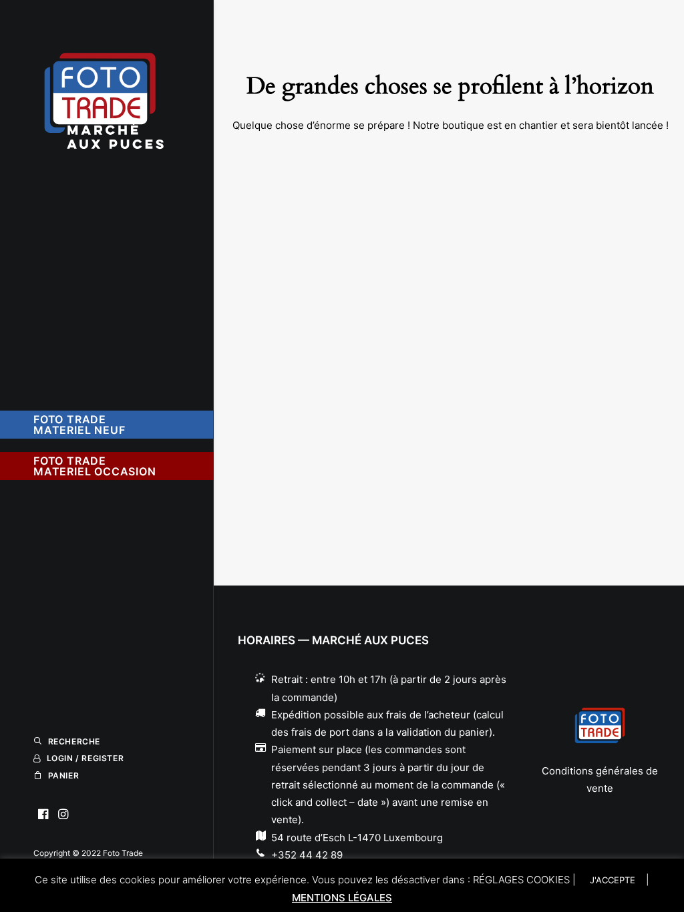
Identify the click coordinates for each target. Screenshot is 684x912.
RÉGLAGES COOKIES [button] (521, 879)
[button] (43, 815)
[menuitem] (43, 815)
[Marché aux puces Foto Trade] (105, 91)
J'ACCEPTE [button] (612, 880)
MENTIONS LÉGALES (342, 897)
